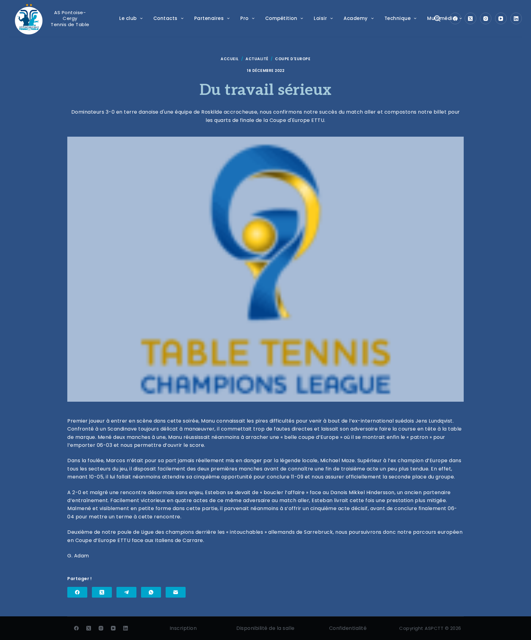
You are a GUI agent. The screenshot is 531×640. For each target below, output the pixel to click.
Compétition (281, 18)
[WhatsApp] (151, 592)
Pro (244, 18)
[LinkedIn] (516, 18)
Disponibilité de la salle (265, 628)
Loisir (320, 18)
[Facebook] (455, 18)
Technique (397, 18)
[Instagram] (486, 18)
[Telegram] (126, 592)
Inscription (183, 628)
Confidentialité (348, 628)
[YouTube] (501, 18)
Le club (128, 18)
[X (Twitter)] (470, 18)
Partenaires (209, 18)
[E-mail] (176, 592)
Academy (356, 18)
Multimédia (441, 18)
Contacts (165, 18)
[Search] (437, 18)
